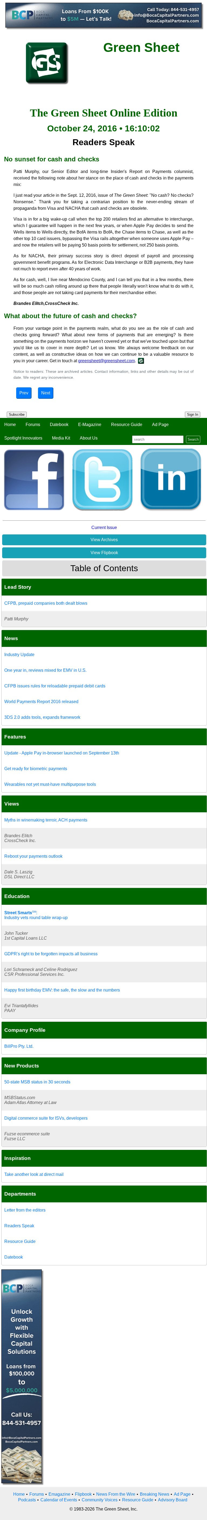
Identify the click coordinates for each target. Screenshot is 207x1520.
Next (45, 393)
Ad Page (160, 424)
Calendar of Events (58, 1500)
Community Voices (100, 1500)
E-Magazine (89, 424)
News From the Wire (115, 1494)
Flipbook (83, 1494)
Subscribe (17, 415)
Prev (23, 393)
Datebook (59, 424)
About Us (89, 438)
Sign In (192, 415)
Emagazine (59, 1494)
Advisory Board (172, 1500)
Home (10, 424)
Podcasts (27, 1500)
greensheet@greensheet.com (106, 360)
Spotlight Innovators (23, 438)
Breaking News (154, 1494)
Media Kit (61, 438)
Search (193, 439)
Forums (33, 424)
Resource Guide (126, 424)
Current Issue (104, 527)
